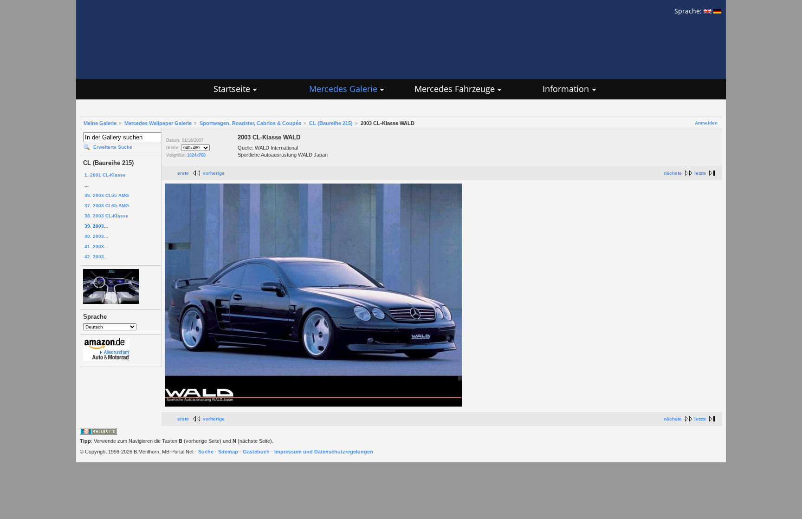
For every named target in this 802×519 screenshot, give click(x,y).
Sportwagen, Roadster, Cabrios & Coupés (250, 123)
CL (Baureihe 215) (331, 123)
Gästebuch (256, 451)
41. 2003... (96, 246)
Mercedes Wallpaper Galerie (158, 123)
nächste (673, 173)
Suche (205, 451)
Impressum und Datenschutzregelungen (323, 451)
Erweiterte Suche (112, 147)
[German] (717, 11)
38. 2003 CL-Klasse (106, 215)
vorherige (214, 173)
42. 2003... (96, 256)
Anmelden (706, 122)
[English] (707, 11)
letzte (700, 173)
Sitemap (228, 451)
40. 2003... (96, 236)
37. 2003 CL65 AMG (106, 205)
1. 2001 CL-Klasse (105, 174)
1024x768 (196, 155)
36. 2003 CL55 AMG (106, 195)
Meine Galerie (100, 123)
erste (183, 173)
